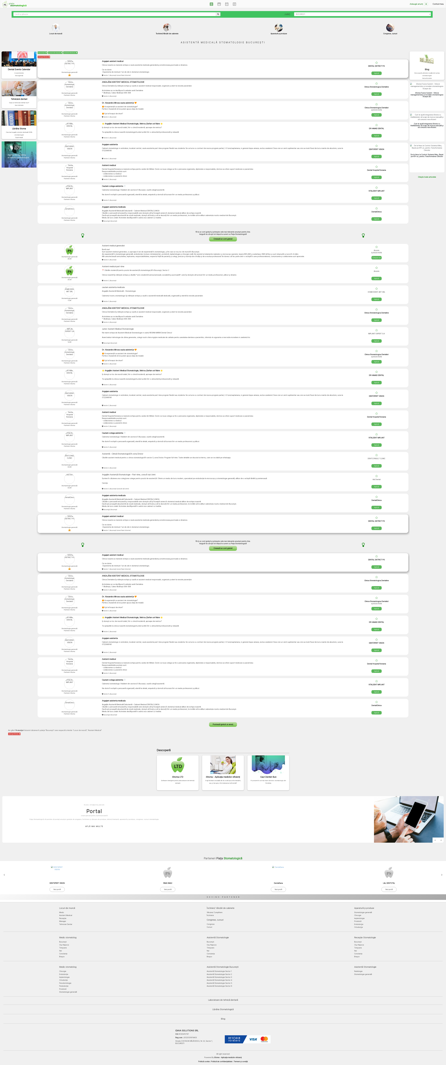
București (41, 52)
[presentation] (4, 874)
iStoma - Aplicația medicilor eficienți (228, 1057)
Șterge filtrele (43, 57)
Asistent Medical (69, 52)
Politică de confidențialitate (221, 1061)
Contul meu (438, 4)
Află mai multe (94, 826)
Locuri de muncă (54, 52)
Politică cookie (204, 1061)
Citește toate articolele (427, 177)
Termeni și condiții (241, 1061)
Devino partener (224, 897)
